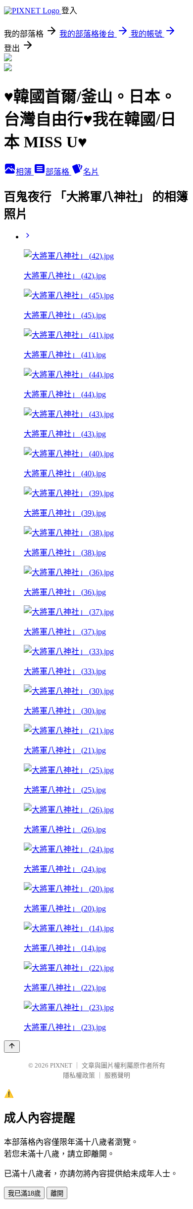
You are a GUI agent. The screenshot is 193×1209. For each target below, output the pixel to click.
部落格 (58, 172)
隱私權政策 (79, 1075)
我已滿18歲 (24, 1193)
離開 (56, 1193)
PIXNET (61, 1065)
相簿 (25, 172)
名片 (91, 172)
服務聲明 (117, 1075)
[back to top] (12, 1046)
